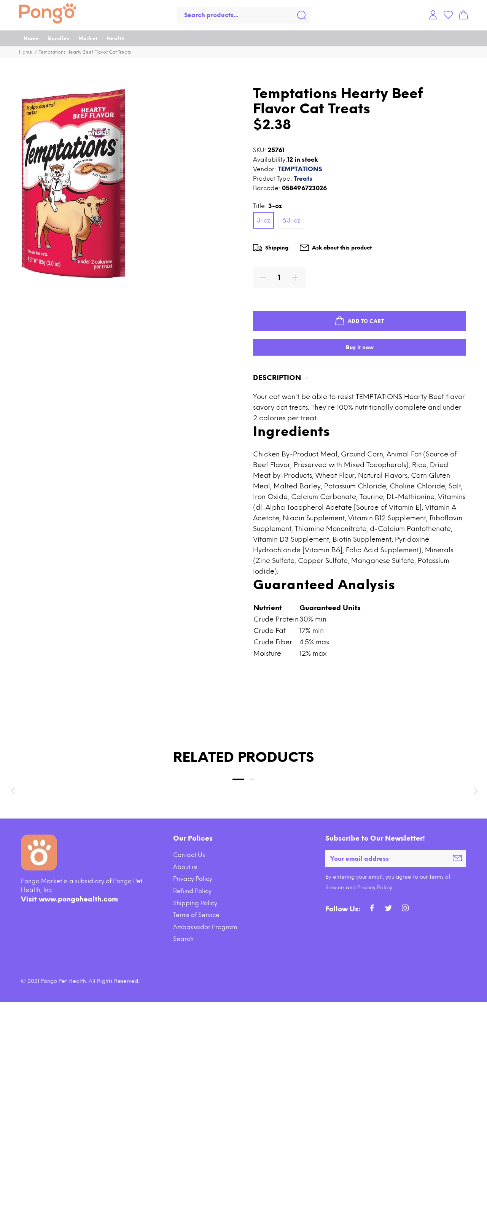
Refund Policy (192, 891)
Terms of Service (196, 915)
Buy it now (360, 347)
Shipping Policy (195, 903)
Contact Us (189, 854)
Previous (12, 791)
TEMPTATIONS (300, 169)
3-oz (263, 220)
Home (25, 52)
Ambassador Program (205, 927)
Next (474, 791)
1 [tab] (238, 779)
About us (185, 867)
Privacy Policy (192, 878)
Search (183, 939)
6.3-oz (291, 220)
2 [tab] (252, 779)
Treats (303, 178)
